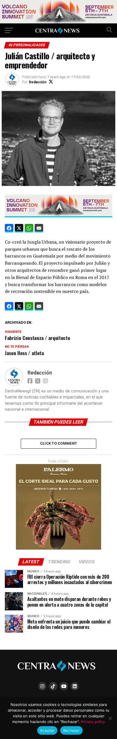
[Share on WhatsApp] (29, 228)
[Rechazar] (110, 718)
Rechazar (71, 730)
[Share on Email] (39, 228)
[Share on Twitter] (19, 228)
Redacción (37, 82)
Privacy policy (93, 721)
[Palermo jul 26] (58, 548)
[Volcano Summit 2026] (58, 22)
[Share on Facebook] (9, 228)
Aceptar (47, 730)
